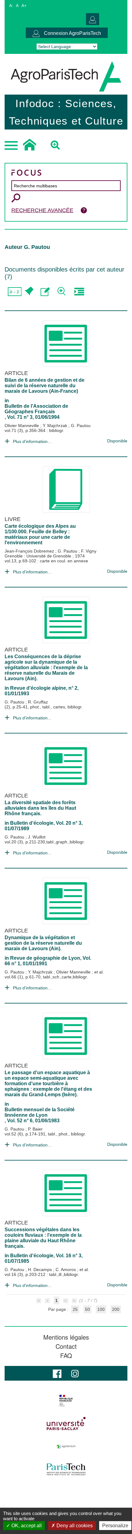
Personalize (115, 1525)
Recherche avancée (42, 210)
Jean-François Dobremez (30, 551)
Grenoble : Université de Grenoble (38, 555)
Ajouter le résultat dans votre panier (28, 291)
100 (101, 1309)
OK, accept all (26, 1525)
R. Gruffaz (38, 701)
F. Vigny (88, 551)
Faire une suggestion (45, 291)
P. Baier (35, 1129)
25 (75, 1309)
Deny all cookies (74, 1525)
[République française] (66, 1400)
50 (87, 1309)
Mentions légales (66, 1337)
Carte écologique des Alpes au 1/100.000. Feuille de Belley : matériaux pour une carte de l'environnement (40, 534)
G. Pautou (81, 425)
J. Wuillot (36, 837)
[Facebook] (57, 1373)
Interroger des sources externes (79, 291)
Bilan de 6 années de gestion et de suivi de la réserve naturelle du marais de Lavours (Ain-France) (44, 385)
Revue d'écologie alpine (38, 688)
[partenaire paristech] (66, 1469)
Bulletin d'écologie (31, 823)
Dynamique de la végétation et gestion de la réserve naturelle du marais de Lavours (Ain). (43, 943)
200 (115, 1309)
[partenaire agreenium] (66, 1446)
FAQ (66, 1355)
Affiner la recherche (62, 291)
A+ (24, 5)
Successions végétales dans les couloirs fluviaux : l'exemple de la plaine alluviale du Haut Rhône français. (43, 1238)
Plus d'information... (32, 441)
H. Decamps (40, 1269)
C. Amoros (66, 1269)
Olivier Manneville (22, 425)
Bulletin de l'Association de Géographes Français (36, 408)
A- (11, 5)
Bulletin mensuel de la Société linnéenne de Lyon (40, 1112)
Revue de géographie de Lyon (45, 958)
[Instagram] (75, 1373)
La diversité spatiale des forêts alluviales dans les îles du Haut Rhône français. (40, 808)
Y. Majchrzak (55, 425)
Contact (66, 1346)
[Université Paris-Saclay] (66, 1423)
